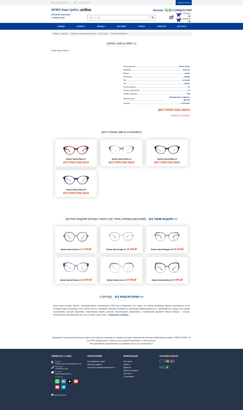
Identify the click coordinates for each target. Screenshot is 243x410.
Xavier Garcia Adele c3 (166, 279)
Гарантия (161, 26)
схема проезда (148, 340)
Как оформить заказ (96, 361)
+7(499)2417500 (83, 2)
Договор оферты (94, 364)
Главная (61, 26)
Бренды (101, 26)
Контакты (181, 26)
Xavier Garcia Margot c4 (166, 249)
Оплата (141, 26)
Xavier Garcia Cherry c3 (74, 279)
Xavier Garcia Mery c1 (122, 161)
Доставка (121, 26)
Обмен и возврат (130, 370)
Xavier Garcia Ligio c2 (120, 249)
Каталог (81, 26)
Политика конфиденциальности (101, 367)
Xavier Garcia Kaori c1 (75, 249)
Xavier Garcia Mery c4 (76, 191)
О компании (128, 376)
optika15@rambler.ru (62, 2)
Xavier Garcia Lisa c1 (120, 279)
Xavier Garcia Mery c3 (167, 161)
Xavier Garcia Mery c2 (76, 161)
